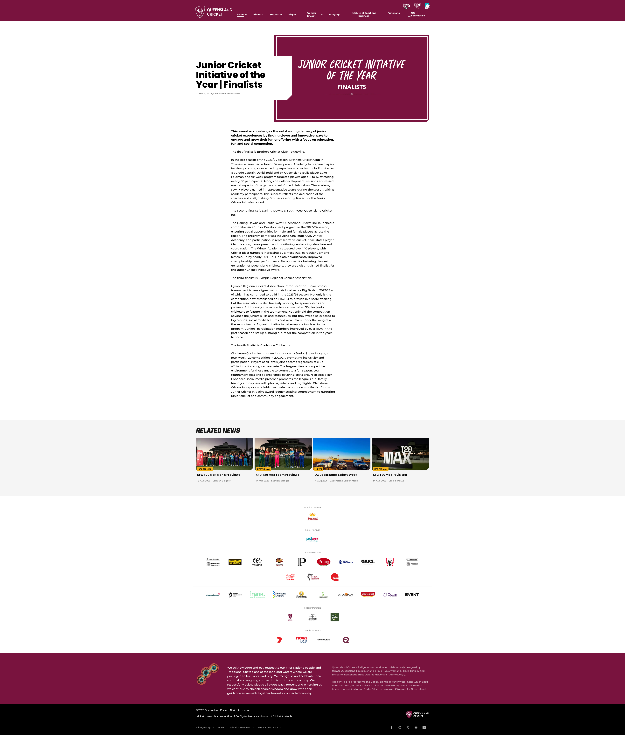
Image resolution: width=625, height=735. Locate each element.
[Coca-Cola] (290, 576)
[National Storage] (235, 561)
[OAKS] (368, 561)
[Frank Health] (257, 594)
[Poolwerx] (312, 539)
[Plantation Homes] (301, 561)
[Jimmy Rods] (312, 617)
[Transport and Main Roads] (213, 561)
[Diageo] (301, 594)
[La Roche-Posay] (346, 594)
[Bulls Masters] (279, 561)
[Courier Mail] (323, 639)
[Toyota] (257, 561)
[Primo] (323, 561)
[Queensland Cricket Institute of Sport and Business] (335, 576)
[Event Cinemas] (412, 594)
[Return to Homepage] (213, 11)
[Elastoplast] (368, 594)
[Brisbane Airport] (279, 594)
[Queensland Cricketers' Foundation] (290, 617)
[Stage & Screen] (213, 594)
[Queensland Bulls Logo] (406, 6)
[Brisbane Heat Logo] (427, 6)
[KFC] (390, 561)
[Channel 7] (279, 639)
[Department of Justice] (412, 561)
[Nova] (301, 639)
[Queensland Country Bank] (312, 516)
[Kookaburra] (323, 594)
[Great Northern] (312, 576)
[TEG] (235, 594)
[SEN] (346, 639)
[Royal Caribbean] (346, 561)
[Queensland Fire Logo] (417, 6)
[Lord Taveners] (335, 617)
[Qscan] (390, 594)
